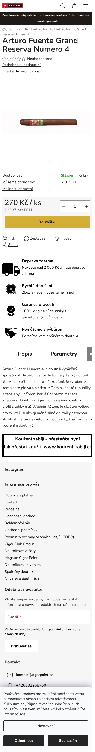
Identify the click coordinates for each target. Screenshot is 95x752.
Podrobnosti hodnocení (21, 64)
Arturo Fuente (27, 71)
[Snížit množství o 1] (63, 206)
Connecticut (57, 394)
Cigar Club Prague (20, 544)
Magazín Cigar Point (21, 557)
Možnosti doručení (17, 188)
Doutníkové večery (20, 550)
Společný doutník (19, 571)
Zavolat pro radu (47, 21)
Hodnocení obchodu (21, 516)
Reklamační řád (17, 523)
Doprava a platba (19, 495)
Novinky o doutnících (22, 578)
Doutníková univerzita (23, 564)
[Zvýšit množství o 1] (86, 206)
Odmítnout (24, 740)
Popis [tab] (25, 353)
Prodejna (12, 509)
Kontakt (11, 502)
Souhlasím (68, 740)
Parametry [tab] (63, 353)
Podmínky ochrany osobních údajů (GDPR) (39, 537)
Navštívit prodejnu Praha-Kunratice (66, 15)
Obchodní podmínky (21, 529)
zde (22, 714)
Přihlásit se (21, 646)
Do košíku (47, 222)
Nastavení (45, 725)
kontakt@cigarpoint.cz (34, 674)
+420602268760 (31, 685)
